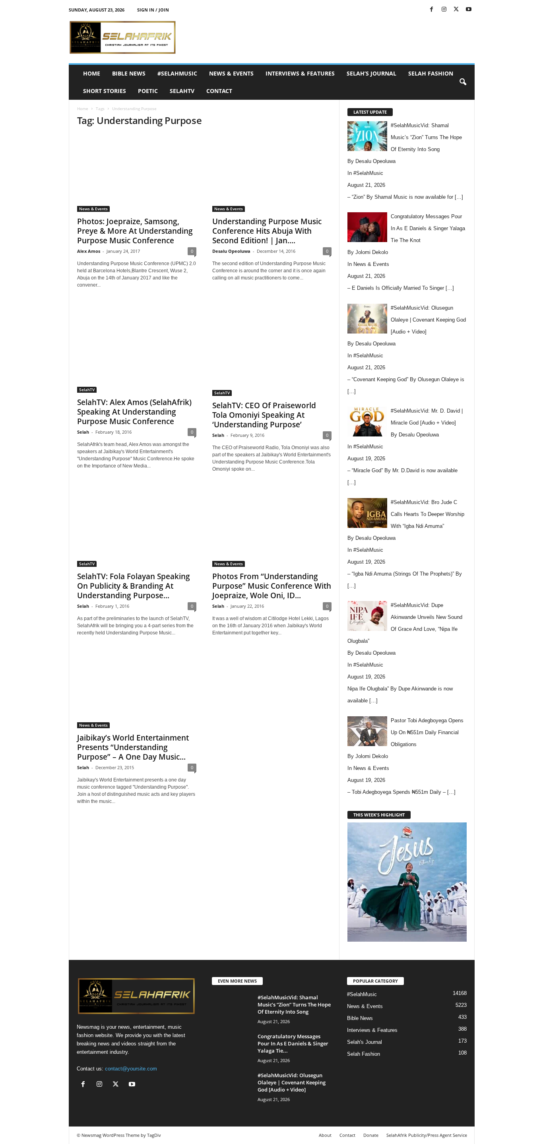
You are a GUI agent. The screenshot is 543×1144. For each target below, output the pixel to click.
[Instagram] (444, 10)
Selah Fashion (430, 73)
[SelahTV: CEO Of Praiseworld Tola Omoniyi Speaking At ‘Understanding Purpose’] (272, 349)
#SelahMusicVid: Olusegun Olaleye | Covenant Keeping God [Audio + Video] (292, 1082)
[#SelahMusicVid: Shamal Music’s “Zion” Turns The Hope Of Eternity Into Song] (232, 1009)
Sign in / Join (153, 10)
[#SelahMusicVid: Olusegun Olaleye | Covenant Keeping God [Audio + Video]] (232, 1086)
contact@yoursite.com (131, 1069)
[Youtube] (468, 10)
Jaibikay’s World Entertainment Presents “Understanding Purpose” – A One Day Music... (133, 747)
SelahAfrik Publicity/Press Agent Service (426, 1135)
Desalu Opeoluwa (231, 251)
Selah (83, 432)
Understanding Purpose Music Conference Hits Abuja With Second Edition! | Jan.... (267, 231)
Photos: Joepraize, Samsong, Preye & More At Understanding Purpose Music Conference (135, 231)
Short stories (104, 91)
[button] (462, 82)
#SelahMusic (177, 73)
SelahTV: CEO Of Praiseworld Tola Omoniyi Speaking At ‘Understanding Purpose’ (264, 415)
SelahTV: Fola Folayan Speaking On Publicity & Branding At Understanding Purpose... (133, 586)
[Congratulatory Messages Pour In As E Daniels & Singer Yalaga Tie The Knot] (232, 1048)
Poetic (148, 91)
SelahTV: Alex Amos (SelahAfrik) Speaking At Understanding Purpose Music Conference (134, 412)
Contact (219, 91)
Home (91, 73)
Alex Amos (88, 251)
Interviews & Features (300, 73)
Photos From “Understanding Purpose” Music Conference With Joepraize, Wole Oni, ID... (271, 586)
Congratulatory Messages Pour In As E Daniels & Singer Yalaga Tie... (293, 1043)
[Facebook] (431, 10)
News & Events (231, 73)
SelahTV (182, 91)
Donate (370, 1135)
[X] (456, 10)
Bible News (128, 73)
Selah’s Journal (371, 73)
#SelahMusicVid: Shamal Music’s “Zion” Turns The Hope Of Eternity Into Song (294, 1004)
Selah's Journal (364, 1042)
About (325, 1135)
